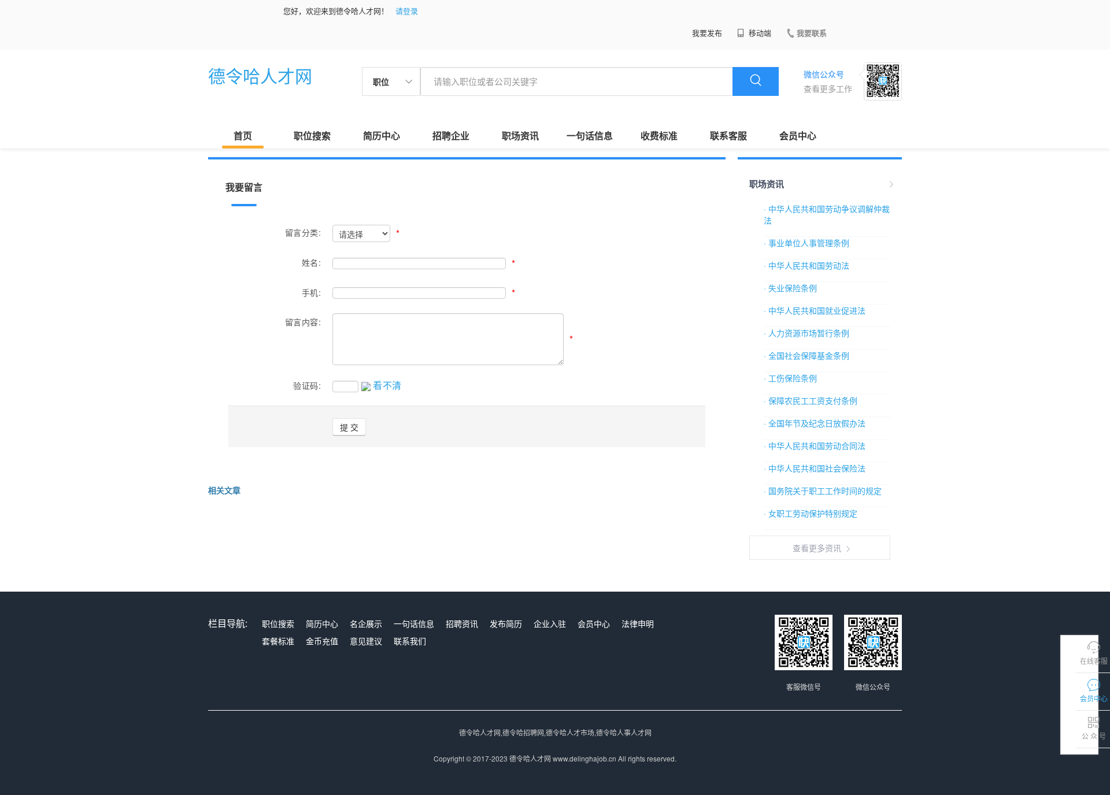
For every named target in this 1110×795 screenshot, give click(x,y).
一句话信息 (590, 135)
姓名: (311, 262)
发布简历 (506, 623)
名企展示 (366, 623)
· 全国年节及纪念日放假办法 (814, 423)
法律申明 (637, 623)
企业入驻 (550, 623)
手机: (311, 292)
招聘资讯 (462, 623)
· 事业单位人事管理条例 (806, 242)
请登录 (406, 10)
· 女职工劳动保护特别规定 (810, 513)
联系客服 (728, 135)
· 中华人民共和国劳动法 (806, 265)
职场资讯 (520, 135)
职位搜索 (312, 135)
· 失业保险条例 (790, 288)
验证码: (307, 385)
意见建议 (366, 641)
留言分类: (303, 232)
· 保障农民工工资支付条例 (810, 400)
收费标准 (659, 135)
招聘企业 (450, 135)
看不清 (387, 385)
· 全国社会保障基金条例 (806, 355)
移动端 (758, 32)
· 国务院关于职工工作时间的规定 (823, 490)
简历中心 (381, 135)
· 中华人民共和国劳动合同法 (814, 445)
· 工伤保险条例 (790, 378)
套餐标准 (278, 641)
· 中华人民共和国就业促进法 (814, 310)
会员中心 (797, 135)
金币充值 (322, 641)
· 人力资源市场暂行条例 (806, 333)
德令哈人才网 (260, 75)
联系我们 (410, 641)
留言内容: (303, 322)
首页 (243, 135)
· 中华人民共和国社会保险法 (814, 468)
